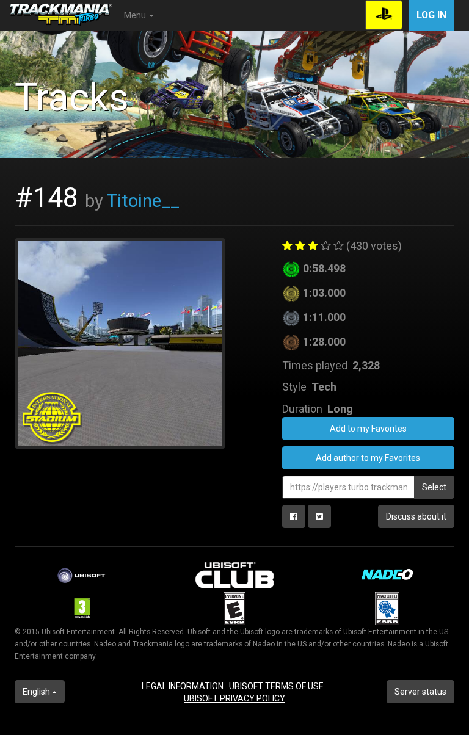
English (37, 692)
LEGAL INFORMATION (183, 686)
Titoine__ (143, 200)
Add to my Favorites (368, 428)
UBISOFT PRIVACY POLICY (234, 698)
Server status (420, 692)
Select (434, 487)
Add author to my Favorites (368, 458)
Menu (136, 15)
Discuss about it (416, 516)
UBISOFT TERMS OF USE (277, 686)
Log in (431, 15)
